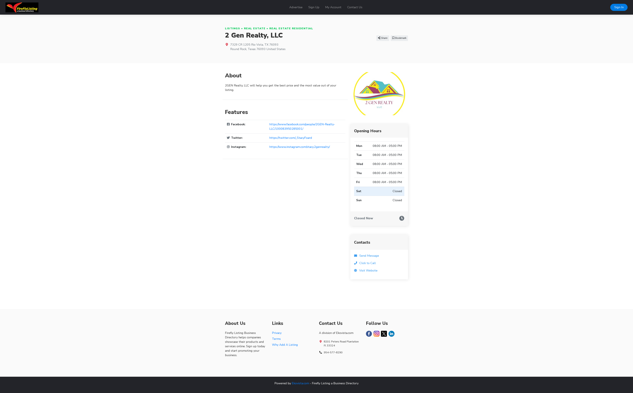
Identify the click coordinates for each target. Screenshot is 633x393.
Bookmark (400, 38)
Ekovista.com (300, 383)
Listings (232, 28)
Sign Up (313, 7)
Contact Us (354, 7)
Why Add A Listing (285, 345)
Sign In (619, 7)
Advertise (295, 7)
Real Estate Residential (291, 28)
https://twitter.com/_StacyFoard (290, 138)
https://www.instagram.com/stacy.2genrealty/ (299, 147)
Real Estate (255, 28)
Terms (276, 339)
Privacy (277, 333)
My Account (333, 7)
